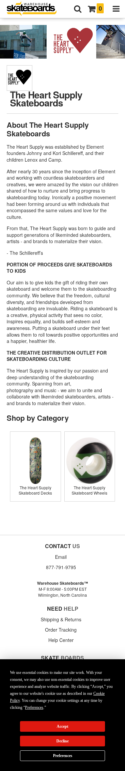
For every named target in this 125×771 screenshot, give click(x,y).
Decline (62, 741)
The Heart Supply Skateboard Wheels (89, 490)
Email (61, 556)
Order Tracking (61, 629)
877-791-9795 (61, 567)
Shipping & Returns (61, 619)
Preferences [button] (34, 707)
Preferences (62, 755)
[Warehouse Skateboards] (35, 9)
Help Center (61, 640)
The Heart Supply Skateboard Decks (35, 490)
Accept (62, 726)
